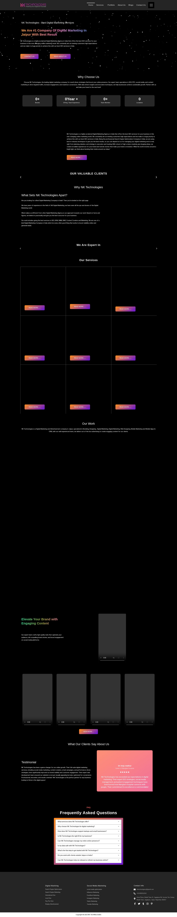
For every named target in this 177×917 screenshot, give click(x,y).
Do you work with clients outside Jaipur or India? (75, 855)
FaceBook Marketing (93, 895)
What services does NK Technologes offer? (73, 821)
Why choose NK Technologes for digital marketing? (76, 826)
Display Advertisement (52, 904)
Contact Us (141, 5)
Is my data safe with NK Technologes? (71, 846)
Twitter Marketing (92, 901)
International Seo (50, 895)
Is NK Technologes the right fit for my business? (75, 836)
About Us (121, 5)
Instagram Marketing (93, 898)
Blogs (131, 5)
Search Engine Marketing (52, 892)
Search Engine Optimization (53, 889)
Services (100, 5)
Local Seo (48, 898)
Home (90, 5)
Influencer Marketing (93, 892)
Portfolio (111, 5)
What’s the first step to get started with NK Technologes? (78, 850)
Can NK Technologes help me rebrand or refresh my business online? (83, 860)
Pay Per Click (49, 901)
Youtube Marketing (92, 904)
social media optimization (94, 889)
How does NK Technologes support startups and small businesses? (82, 831)
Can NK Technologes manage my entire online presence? (79, 841)
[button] (20, 177)
